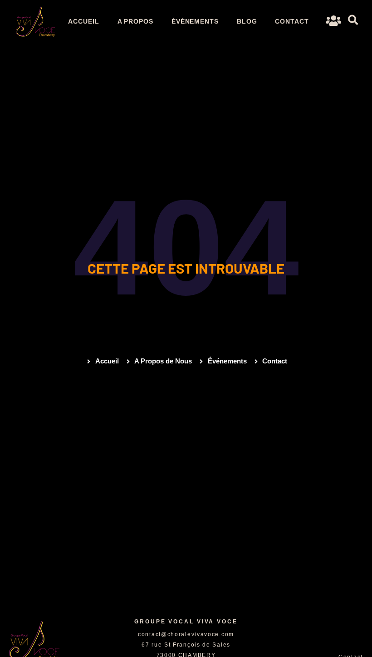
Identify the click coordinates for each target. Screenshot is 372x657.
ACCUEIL (83, 21)
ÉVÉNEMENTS (195, 21)
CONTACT (291, 21)
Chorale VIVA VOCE (37, 614)
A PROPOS (135, 21)
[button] (353, 20)
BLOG (247, 21)
